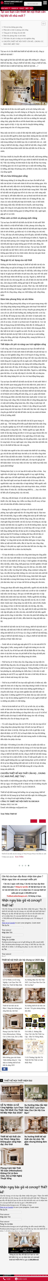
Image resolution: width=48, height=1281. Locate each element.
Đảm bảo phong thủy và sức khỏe (14, 36)
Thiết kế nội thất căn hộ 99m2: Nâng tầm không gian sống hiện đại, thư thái (12, 1008)
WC (31, 8)
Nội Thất (4, 8)
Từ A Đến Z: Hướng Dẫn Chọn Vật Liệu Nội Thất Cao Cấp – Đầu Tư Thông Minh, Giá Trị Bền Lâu (34, 1035)
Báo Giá (22, 1279)
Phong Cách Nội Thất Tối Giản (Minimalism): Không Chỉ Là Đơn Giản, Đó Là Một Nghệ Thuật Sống (12, 1035)
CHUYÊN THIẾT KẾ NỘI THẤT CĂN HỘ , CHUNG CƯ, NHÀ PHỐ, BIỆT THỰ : (23, 42)
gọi (8, 1279)
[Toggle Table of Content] (42, 24)
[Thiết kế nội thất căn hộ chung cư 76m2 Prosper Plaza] (24, 842)
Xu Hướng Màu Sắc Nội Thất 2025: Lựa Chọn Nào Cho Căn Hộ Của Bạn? (35, 982)
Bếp (27, 8)
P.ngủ (22, 8)
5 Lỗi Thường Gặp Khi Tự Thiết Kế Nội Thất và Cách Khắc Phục (34, 1060)
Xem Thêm (19, 857)
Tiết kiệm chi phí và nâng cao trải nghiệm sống (19, 38)
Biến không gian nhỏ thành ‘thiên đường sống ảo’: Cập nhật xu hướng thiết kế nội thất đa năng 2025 (12, 1061)
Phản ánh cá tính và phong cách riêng (15, 30)
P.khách (15, 8)
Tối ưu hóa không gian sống (12, 27)
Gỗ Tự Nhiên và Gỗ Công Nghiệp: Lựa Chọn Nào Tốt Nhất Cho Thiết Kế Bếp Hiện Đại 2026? (12, 983)
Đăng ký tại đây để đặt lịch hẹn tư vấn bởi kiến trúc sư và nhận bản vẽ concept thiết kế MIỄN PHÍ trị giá (24, 1257)
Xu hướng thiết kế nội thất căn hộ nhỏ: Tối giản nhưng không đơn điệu (35, 1008)
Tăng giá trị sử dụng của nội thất (14, 33)
